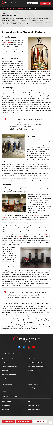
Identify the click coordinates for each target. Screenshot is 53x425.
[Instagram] (29, 347)
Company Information (33, 384)
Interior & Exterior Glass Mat (9, 367)
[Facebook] (19, 347)
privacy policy (31, 418)
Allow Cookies (8, 421)
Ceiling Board (31, 359)
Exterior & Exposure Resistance (36, 363)
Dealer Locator (6, 409)
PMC (46, 234)
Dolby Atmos (20, 236)
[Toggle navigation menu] (50, 422)
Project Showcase (19, 8)
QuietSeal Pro (5, 217)
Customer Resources (11, 396)
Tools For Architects (33, 405)
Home (3, 8)
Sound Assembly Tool (7, 413)
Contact (4, 392)
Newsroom (4, 388)
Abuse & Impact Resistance (9, 359)
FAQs (29, 402)
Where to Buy (46, 3)
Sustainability (31, 388)
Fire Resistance (6, 363)
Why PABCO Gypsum (7, 384)
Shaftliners (30, 370)
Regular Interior (6, 370)
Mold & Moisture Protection (35, 367)
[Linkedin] (24, 347)
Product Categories (10, 354)
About (4, 379)
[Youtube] (33, 347)
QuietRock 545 (39, 215)
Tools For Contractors (34, 409)
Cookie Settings (40, 421)
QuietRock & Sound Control (9, 374)
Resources (9, 8)
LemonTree (7, 42)
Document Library (6, 405)
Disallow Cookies (24, 421)
